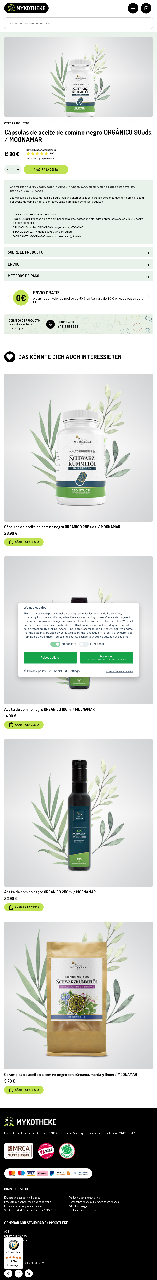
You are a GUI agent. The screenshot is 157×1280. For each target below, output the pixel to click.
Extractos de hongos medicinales (22, 1197)
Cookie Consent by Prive (119, 671)
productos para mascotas (82, 1210)
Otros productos (16, 123)
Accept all (107, 658)
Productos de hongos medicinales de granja (28, 1201)
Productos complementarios (84, 1197)
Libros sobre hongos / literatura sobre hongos (93, 1201)
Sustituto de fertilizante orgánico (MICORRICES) (30, 1210)
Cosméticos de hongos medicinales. (23, 1206)
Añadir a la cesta (46, 169)
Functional (97, 644)
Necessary (69, 644)
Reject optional (50, 657)
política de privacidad (16, 1235)
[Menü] (20, 1239)
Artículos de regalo (78, 1206)
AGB (6, 1231)
